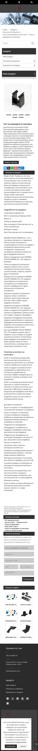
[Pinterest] (27, 698)
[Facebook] (7, 698)
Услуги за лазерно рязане (13, 530)
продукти (13, 30)
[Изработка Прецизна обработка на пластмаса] (26, 628)
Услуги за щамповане (12, 524)
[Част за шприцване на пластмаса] (18, 98)
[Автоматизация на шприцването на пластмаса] (26, 612)
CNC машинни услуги (12, 520)
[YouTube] (22, 698)
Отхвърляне (11, 746)
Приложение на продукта (11, 65)
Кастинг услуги (10, 522)
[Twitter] (12, 698)
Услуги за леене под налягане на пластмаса (26, 605)
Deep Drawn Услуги (11, 526)
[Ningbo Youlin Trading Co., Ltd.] (19, 8)
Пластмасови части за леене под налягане (11, 605)
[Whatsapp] (7, 703)
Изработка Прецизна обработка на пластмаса (26, 637)
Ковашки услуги (22, 522)
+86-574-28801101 (12, 655)
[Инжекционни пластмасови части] (11, 612)
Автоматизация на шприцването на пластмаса (26, 621)
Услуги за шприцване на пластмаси (15, 34)
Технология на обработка (11, 32)
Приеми (23, 746)
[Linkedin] (17, 698)
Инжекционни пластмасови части (11, 621)
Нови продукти (8, 57)
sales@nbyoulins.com (13, 671)
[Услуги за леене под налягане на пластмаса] (26, 596)
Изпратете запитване (11, 162)
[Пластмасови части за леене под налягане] (11, 596)
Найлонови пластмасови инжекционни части (11, 637)
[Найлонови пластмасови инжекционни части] (11, 628)
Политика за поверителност (16, 742)
